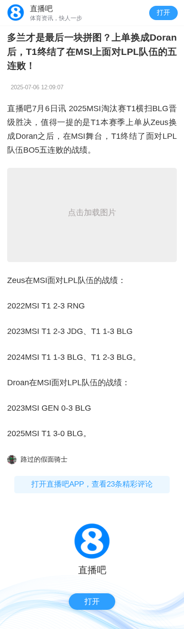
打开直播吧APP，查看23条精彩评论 (92, 484)
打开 (163, 12)
